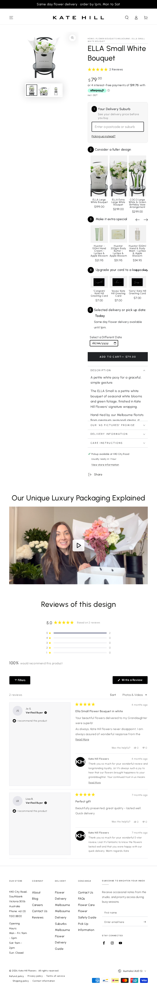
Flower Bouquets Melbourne (113, 38)
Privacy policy (35, 976)
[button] (126, 18)
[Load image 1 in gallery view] (31, 90)
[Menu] (11, 18)
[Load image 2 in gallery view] (43, 90)
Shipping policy (21, 981)
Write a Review (134, 681)
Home (91, 38)
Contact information (44, 981)
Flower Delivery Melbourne (62, 899)
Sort (113, 695)
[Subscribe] (146, 922)
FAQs (81, 898)
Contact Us (39, 911)
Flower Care (86, 905)
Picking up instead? (104, 136)
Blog (35, 898)
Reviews (38, 917)
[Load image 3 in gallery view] (56, 90)
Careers (37, 905)
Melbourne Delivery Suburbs (62, 917)
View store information (105, 464)
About (36, 892)
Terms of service (55, 976)
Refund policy (16, 976)
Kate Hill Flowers (28, 970)
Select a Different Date (106, 337)
